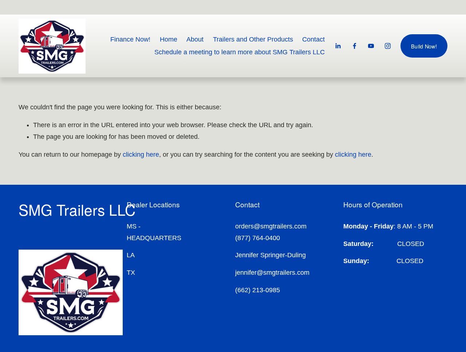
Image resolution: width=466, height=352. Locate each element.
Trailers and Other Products (253, 39)
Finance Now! (130, 39)
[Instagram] (387, 46)
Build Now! (424, 46)
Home (168, 39)
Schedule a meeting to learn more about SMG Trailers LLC (239, 52)
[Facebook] (354, 46)
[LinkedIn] (337, 46)
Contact (313, 39)
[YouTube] (371, 46)
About (195, 39)
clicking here (141, 154)
